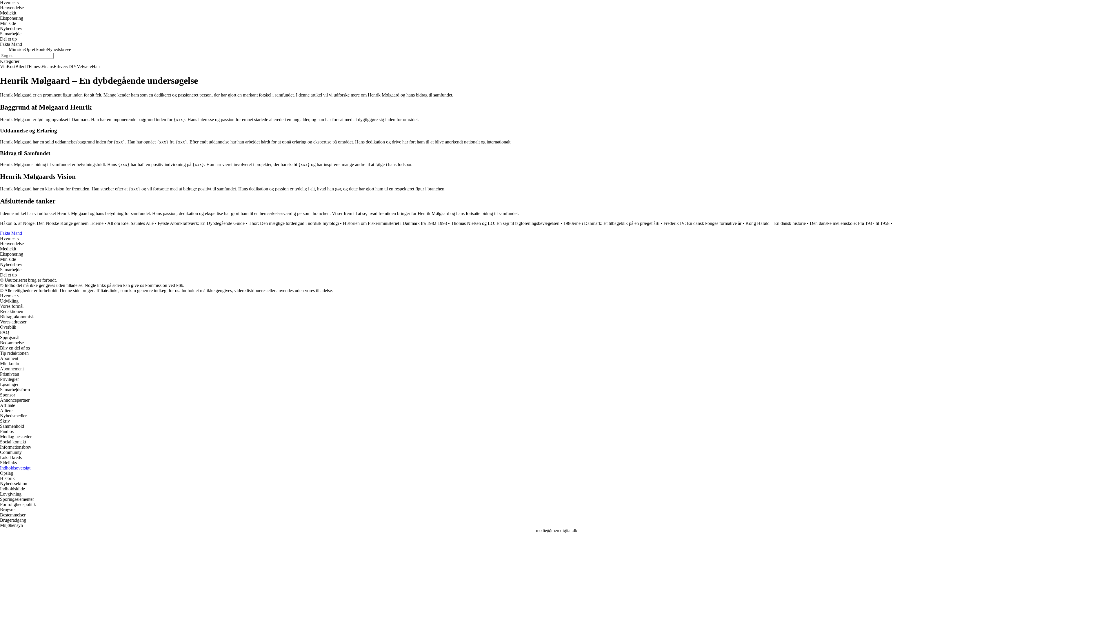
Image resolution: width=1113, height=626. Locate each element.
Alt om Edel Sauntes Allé (130, 223)
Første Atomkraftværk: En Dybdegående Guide (201, 223)
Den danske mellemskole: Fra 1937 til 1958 (850, 223)
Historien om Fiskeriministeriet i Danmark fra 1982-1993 (395, 223)
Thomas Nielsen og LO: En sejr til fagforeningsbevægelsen (505, 223)
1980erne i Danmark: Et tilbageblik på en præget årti (611, 223)
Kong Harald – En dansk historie (775, 223)
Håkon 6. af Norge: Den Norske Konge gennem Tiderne (51, 223)
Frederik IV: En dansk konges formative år (702, 223)
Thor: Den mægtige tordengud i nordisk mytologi (294, 223)
